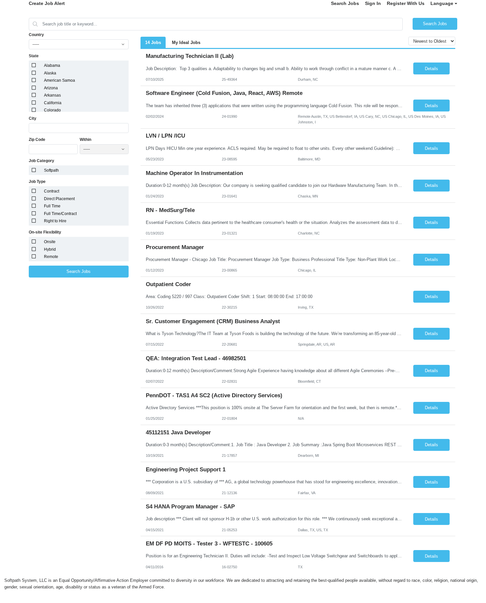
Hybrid (50, 249)
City (32, 118)
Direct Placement (59, 198)
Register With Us (406, 3)
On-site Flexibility (45, 232)
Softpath (51, 170)
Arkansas (52, 95)
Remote (51, 256)
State (34, 56)
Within (85, 139)
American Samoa (59, 80)
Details (431, 68)
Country (36, 34)
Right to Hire (55, 221)
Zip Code (37, 139)
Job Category (41, 160)
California (52, 103)
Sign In (373, 3)
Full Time (52, 206)
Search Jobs (345, 3)
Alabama (52, 65)
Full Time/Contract (60, 213)
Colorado (52, 110)
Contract (51, 191)
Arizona (51, 88)
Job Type (37, 181)
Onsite (50, 241)
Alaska (50, 73)
